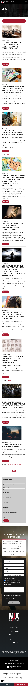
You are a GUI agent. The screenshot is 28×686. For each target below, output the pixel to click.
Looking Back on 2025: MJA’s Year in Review (12, 445)
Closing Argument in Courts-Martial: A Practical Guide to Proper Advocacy (11, 45)
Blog (5, 12)
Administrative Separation (9, 484)
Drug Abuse (5, 502)
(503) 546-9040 (7, 680)
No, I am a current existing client (13, 582)
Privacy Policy (16, 663)
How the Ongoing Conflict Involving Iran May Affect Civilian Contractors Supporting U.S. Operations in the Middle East (14, 180)
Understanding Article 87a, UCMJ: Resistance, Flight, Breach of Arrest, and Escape (13, 316)
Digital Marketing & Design (15, 667)
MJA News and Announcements (10, 512)
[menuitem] (10, 643)
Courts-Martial (6, 492)
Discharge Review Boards (8, 499)
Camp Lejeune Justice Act (8, 489)
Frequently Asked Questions (9, 504)
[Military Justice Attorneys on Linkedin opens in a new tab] (17, 643)
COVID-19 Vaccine (7, 494)
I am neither (8, 584)
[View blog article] (11, 31)
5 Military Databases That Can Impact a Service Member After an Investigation (14, 360)
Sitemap (22, 663)
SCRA (4, 517)
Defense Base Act (7, 497)
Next (14, 470)
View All (6, 520)
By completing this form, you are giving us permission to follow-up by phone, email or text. (14, 597)
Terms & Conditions (8, 663)
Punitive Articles (6, 515)
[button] (2, 681)
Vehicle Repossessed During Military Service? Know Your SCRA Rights (13, 133)
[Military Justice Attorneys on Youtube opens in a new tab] (14, 643)
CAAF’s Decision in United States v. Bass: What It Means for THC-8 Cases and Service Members (13, 89)
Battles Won (6, 487)
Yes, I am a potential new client (12, 580)
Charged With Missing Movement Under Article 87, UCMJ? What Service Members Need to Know (13, 405)
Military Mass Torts (7, 510)
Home (3, 12)
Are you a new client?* (9, 578)
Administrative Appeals (8, 482)
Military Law (6, 507)
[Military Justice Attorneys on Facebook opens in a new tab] (10, 643)
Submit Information (14, 602)
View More (5, 64)
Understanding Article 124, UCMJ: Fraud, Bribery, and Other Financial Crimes (12, 226)
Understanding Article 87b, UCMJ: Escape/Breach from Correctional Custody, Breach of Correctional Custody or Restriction (13, 271)
